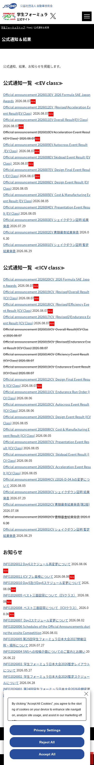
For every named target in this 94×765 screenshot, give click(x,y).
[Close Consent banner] (86, 694)
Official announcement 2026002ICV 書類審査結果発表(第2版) (46, 504)
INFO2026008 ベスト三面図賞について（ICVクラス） (40, 607)
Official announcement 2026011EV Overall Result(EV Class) (45, 119)
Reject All (47, 742)
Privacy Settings (47, 730)
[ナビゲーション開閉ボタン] (87, 16)
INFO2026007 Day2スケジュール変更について (35, 620)
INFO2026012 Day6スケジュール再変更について (37, 564)
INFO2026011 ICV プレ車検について (28, 576)
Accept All (47, 754)
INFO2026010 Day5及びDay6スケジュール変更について (42, 582)
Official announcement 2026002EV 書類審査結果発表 (41, 232)
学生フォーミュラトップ (13, 27)
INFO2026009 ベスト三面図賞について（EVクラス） (40, 595)
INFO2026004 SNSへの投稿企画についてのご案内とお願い (44, 651)
